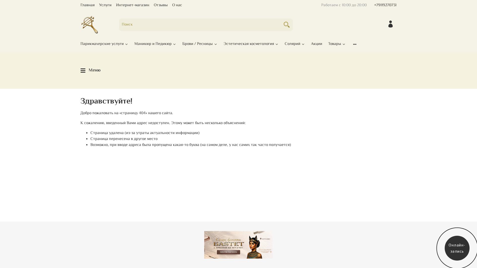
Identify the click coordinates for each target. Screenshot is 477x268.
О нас (177, 5)
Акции (316, 44)
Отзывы (161, 5)
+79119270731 (385, 5)
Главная (87, 5)
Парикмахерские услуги (102, 44)
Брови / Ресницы (197, 44)
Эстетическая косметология (249, 44)
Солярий (292, 44)
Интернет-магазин (132, 5)
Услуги (105, 5)
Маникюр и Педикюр (153, 44)
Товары (334, 44)
